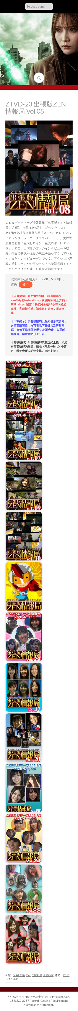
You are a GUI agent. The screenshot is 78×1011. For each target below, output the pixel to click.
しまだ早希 (11, 979)
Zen (28, 975)
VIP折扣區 (19, 975)
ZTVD (66, 975)
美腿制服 (37, 975)
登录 (26, 284)
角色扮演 (48, 975)
